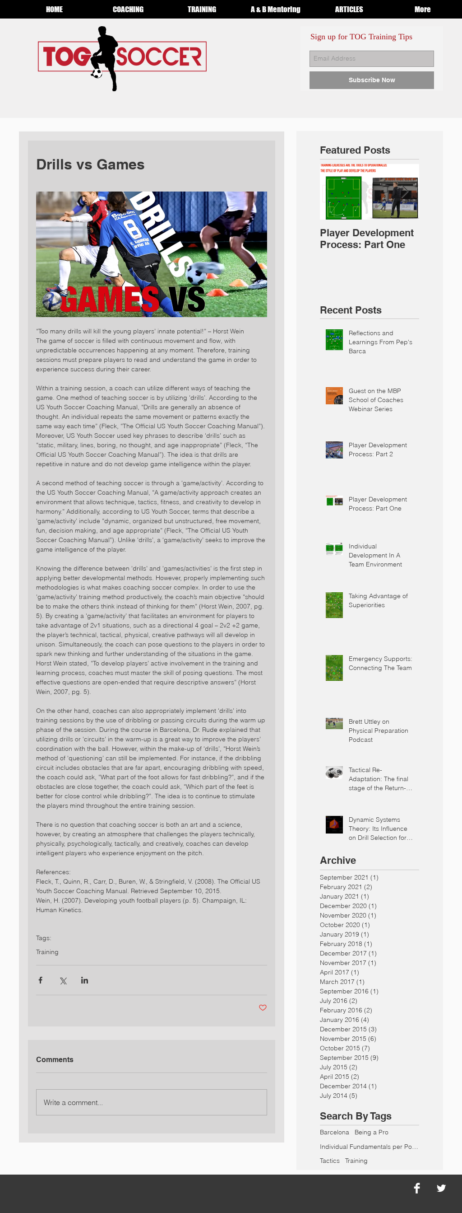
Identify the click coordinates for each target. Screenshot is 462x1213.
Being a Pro (371, 1132)
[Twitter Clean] (441, 1188)
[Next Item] (405, 192)
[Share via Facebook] (40, 980)
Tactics (330, 1161)
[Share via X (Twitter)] (62, 980)
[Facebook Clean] (416, 1188)
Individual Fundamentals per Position (369, 1147)
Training (47, 952)
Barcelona (334, 1132)
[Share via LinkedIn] (84, 980)
